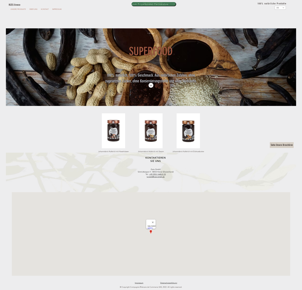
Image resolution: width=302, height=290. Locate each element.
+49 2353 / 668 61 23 (157, 174)
